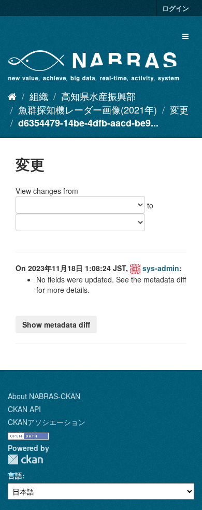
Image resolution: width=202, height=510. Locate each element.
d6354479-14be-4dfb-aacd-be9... (88, 123)
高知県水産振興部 (98, 96)
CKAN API (24, 409)
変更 (179, 109)
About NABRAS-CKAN (44, 396)
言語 (15, 475)
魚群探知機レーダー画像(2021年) (87, 109)
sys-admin (160, 268)
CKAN (25, 459)
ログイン (175, 8)
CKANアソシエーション (46, 422)
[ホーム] (12, 96)
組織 (39, 96)
